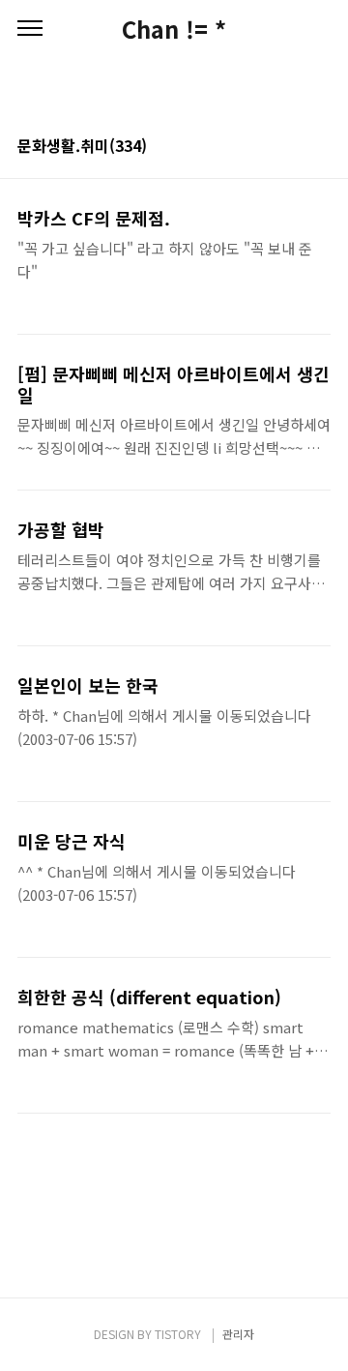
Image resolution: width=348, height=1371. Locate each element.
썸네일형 (292, 147)
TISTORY (178, 1334)
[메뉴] (30, 29)
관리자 (238, 1334)
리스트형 (319, 147)
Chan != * (174, 29)
